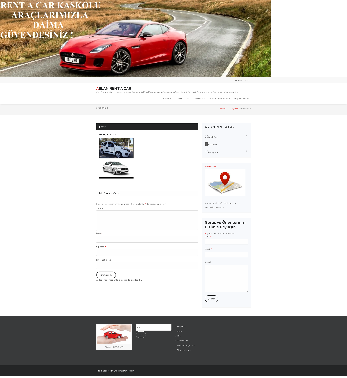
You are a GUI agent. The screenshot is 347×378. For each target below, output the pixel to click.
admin (103, 127)
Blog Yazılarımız (241, 98)
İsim (99, 233)
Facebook (212, 144)
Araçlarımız (168, 98)
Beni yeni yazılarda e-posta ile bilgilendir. (120, 280)
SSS (189, 98)
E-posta (101, 246)
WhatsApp (213, 137)
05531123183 (243, 80)
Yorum (99, 208)
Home (222, 108)
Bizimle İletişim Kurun (219, 98)
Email (208, 249)
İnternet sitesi (104, 260)
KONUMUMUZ (212, 166)
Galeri (180, 98)
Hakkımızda (200, 98)
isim (208, 236)
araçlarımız (234, 108)
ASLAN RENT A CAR (167, 89)
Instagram (213, 152)
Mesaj (209, 262)
